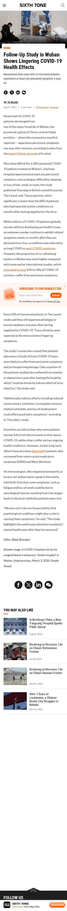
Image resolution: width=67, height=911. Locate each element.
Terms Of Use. (53, 301)
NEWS (7, 48)
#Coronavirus (42, 107)
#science (54, 107)
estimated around (15, 270)
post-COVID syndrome (40, 248)
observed (37, 451)
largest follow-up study (23, 153)
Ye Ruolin (12, 102)
